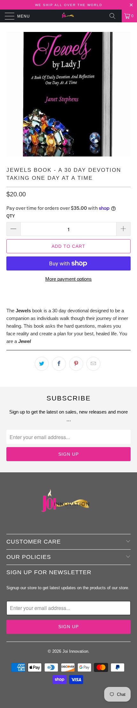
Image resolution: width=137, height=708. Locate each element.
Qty (10, 216)
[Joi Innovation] (68, 16)
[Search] (114, 16)
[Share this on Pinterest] (76, 364)
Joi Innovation (75, 651)
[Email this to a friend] (93, 364)
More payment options (68, 279)
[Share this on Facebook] (59, 364)
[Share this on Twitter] (42, 364)
